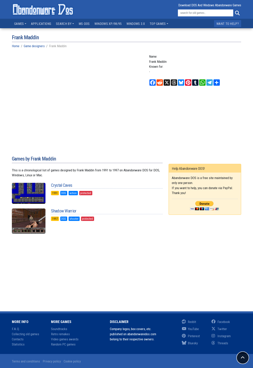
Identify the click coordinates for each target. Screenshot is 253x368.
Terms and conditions (26, 361)
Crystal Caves (61, 185)
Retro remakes (60, 334)
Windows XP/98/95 (108, 24)
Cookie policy (72, 361)
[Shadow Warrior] (28, 221)
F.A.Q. (16, 329)
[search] (237, 13)
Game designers (34, 46)
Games (19, 24)
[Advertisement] (126, 123)
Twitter (222, 329)
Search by (64, 24)
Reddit (192, 322)
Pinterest (194, 336)
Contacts (18, 339)
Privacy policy (52, 361)
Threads (222, 343)
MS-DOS (84, 24)
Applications (41, 24)
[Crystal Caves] (28, 193)
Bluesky (193, 343)
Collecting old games (25, 334)
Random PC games (63, 344)
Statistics (18, 344)
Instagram (224, 336)
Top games (158, 24)
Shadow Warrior (63, 210)
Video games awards (64, 339)
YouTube (193, 329)
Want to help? (227, 24)
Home (15, 46)
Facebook (223, 322)
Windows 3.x (135, 24)
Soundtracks (59, 329)
